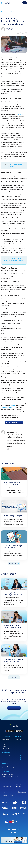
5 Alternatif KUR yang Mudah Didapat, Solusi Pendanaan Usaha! (13, 260)
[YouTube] (18, 33)
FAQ (16, 744)
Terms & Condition (14, 835)
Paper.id (13, 405)
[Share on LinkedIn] (26, 33)
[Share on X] (12, 33)
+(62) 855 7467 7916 (13, 757)
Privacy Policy (14, 832)
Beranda (3, 12)
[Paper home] (5, 2)
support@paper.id (14, 759)
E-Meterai (4, 746)
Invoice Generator (6, 739)
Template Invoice (6, 743)
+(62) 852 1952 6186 (13, 755)
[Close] (26, 838)
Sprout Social (10, 176)
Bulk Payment (5, 744)
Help (16, 743)
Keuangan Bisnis (10, 12)
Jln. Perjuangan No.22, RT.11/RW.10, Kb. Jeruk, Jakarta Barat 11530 (10, 766)
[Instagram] (20, 33)
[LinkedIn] (17, 449)
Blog (16, 741)
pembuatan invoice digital (8, 407)
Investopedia (19, 114)
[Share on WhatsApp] (15, 33)
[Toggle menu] (24, 2)
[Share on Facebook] (23, 33)
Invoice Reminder (6, 741)
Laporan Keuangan (6, 748)
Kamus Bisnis (18, 739)
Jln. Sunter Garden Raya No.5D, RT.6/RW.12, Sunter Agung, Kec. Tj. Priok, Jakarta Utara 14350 (10, 776)
